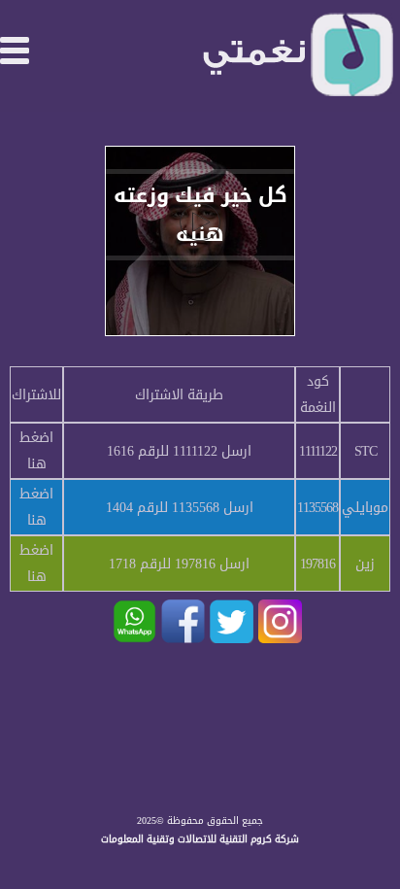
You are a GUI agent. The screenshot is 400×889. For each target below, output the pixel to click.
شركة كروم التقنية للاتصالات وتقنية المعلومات (200, 839)
